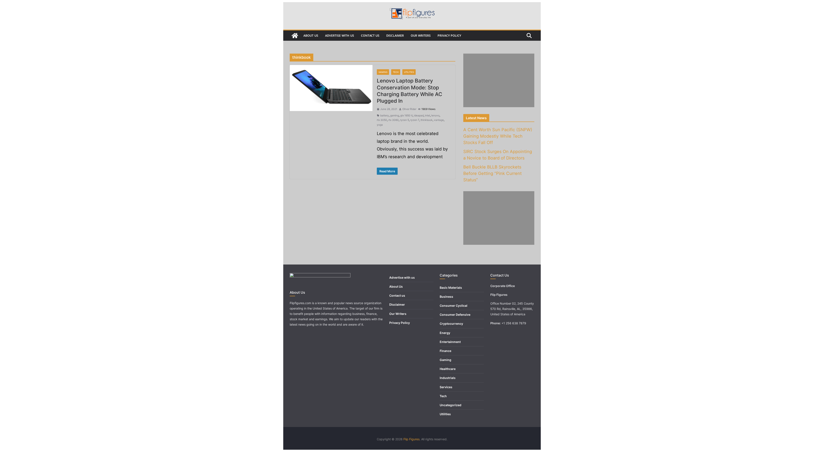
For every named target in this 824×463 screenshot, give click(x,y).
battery (384, 115)
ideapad (419, 115)
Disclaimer (395, 35)
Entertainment (450, 342)
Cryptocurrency (451, 323)
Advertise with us (339, 35)
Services (446, 387)
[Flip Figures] (295, 35)
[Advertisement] (498, 80)
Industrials (448, 378)
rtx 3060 (393, 120)
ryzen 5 (404, 120)
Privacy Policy (449, 35)
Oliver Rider (409, 109)
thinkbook (427, 120)
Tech (395, 72)
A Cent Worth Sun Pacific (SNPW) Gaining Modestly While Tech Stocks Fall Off (497, 136)
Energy (445, 333)
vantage (439, 120)
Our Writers (421, 35)
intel (427, 115)
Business (446, 296)
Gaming (383, 72)
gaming (394, 115)
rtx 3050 (382, 120)
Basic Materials (451, 287)
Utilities (409, 72)
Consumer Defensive (455, 314)
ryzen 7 (414, 120)
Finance (445, 351)
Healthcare (448, 369)
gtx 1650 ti (406, 115)
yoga (380, 124)
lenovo (435, 115)
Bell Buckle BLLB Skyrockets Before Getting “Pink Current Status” (492, 173)
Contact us (370, 35)
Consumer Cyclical (453, 305)
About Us (310, 35)
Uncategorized (450, 405)
